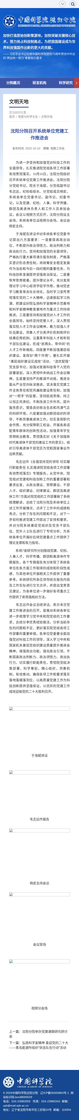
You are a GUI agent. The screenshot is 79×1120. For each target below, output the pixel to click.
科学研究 (66, 83)
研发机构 (39, 83)
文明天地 (46, 116)
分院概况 (13, 83)
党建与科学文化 (28, 116)
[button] (76, 83)
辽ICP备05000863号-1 (54, 1092)
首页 (12, 116)
